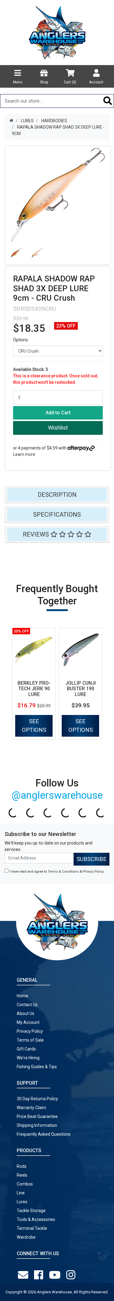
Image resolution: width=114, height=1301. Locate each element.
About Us (25, 1013)
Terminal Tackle (32, 1228)
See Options (34, 726)
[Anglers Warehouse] (57, 32)
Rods (21, 1166)
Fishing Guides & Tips (37, 1066)
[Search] (108, 101)
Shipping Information (37, 1125)
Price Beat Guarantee (37, 1116)
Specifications (57, 514)
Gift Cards (26, 1048)
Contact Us (27, 1004)
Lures (22, 1201)
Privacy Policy (93, 872)
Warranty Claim (31, 1107)
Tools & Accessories (36, 1219)
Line (21, 1192)
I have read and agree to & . (56, 872)
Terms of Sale (30, 1040)
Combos (25, 1184)
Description (57, 494)
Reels (22, 1175)
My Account (28, 1022)
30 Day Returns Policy (37, 1098)
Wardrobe (26, 1237)
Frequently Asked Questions (44, 1134)
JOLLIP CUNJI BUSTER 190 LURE (80, 689)
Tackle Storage (31, 1210)
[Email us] (24, 1275)
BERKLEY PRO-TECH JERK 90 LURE (34, 689)
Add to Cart (58, 413)
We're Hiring (28, 1057)
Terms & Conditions (63, 872)
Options (20, 339)
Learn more (24, 454)
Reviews (36, 534)
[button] (58, 428)
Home (22, 995)
